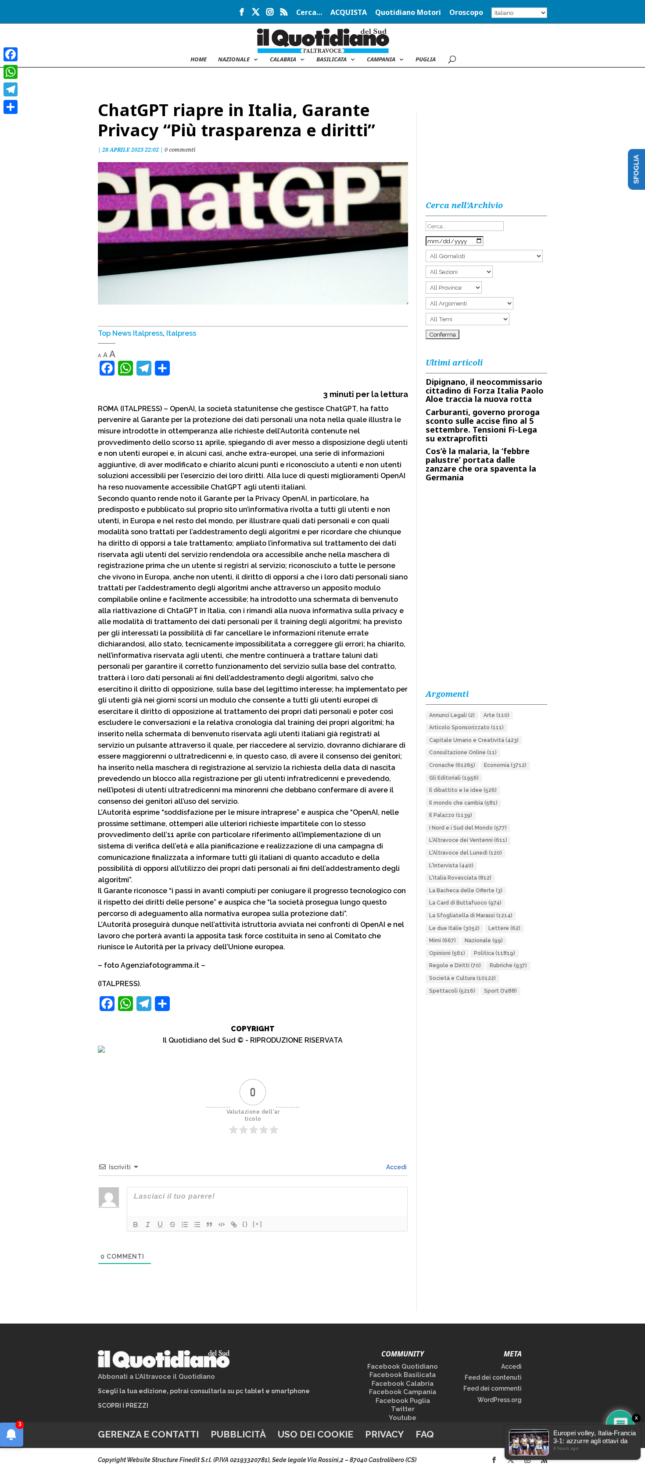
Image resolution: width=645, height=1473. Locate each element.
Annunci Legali (452, 715)
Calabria (283, 59)
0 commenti (180, 149)
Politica (494, 953)
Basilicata (331, 59)
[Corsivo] (148, 1224)
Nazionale (484, 940)
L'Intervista (451, 866)
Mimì (442, 940)
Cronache (452, 765)
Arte (496, 715)
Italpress (181, 333)
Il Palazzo (450, 815)
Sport (500, 991)
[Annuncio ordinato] (185, 1224)
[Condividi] (10, 107)
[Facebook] (10, 54)
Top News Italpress (130, 333)
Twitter (403, 1409)
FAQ (425, 1434)
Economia (505, 765)
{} (245, 1224)
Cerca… (309, 13)
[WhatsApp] (10, 72)
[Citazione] (209, 1224)
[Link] (234, 1224)
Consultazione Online (463, 752)
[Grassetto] (135, 1224)
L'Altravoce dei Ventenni (468, 840)
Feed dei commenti (492, 1388)
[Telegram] (10, 89)
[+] (257, 1224)
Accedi (396, 1167)
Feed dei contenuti (493, 1377)
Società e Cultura (462, 978)
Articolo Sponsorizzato (466, 727)
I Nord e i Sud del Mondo (468, 828)
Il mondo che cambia (463, 803)
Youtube (402, 1418)
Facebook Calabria (403, 1384)
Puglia (426, 59)
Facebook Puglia (403, 1401)
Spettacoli (452, 991)
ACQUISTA (348, 13)
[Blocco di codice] (221, 1224)
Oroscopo (466, 13)
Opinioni (447, 953)
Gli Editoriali (454, 778)
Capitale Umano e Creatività (474, 740)
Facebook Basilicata (402, 1375)
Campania (381, 59)
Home (198, 59)
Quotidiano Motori (408, 13)
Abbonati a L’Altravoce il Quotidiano (156, 1377)
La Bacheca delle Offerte (465, 890)
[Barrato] (172, 1224)
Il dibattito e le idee (463, 790)
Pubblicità (238, 1434)
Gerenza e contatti (148, 1434)
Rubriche (508, 965)
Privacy (384, 1434)
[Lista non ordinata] (197, 1224)
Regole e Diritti (455, 965)
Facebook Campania (402, 1392)
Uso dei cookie (315, 1434)
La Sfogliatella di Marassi (470, 915)
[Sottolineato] (160, 1224)
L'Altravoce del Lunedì (465, 853)
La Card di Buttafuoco (465, 903)
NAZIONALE (234, 59)
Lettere (504, 928)
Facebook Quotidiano (402, 1366)
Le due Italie (454, 928)
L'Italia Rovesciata (460, 878)
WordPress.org (499, 1399)
